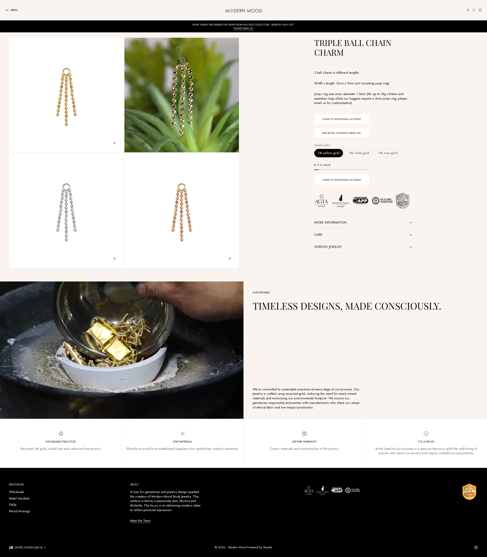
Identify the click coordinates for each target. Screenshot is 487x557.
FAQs (13, 504)
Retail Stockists (19, 498)
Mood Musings (19, 511)
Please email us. (244, 28)
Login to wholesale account (341, 119)
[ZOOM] (114, 143)
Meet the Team (140, 520)
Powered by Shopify (259, 547)
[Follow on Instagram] (476, 547)
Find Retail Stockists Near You (341, 133)
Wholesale (16, 492)
